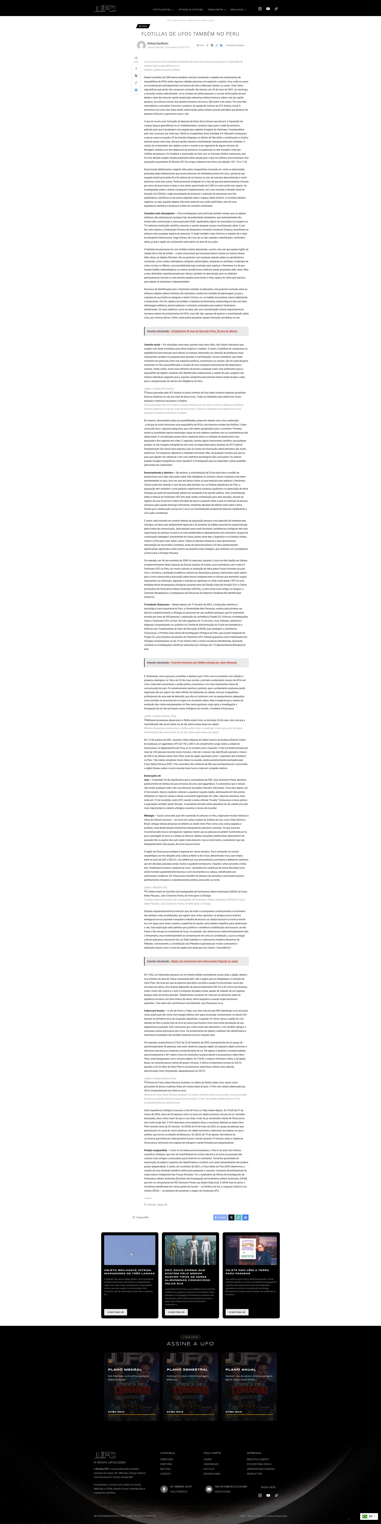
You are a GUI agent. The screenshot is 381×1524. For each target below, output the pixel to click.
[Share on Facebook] (207, 45)
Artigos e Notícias (191, 10)
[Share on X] (212, 45)
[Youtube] (268, 8)
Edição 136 (162, 1204)
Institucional (162, 10)
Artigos (143, 26)
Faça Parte (215, 10)
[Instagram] (260, 8)
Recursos (237, 10)
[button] (163, 10)
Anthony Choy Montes (157, 43)
